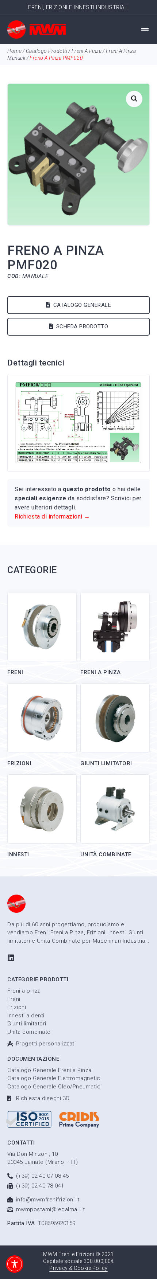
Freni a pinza (87, 51)
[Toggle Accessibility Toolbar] (14, 1264)
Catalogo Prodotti (47, 51)
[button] (145, 29)
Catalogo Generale (82, 305)
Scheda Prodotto (82, 326)
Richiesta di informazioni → (52, 516)
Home (14, 51)
